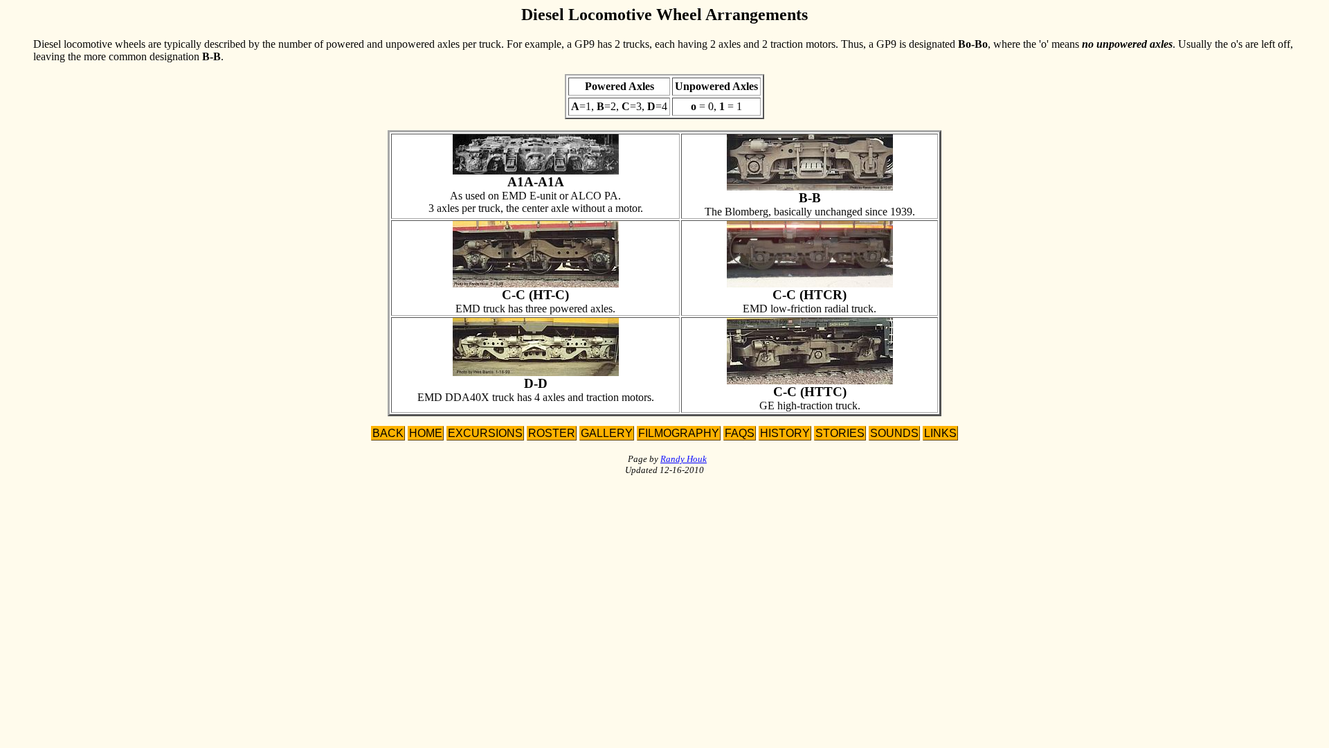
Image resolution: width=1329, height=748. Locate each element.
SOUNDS (894, 433)
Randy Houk (683, 459)
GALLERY (607, 433)
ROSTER (551, 433)
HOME (425, 433)
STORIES (840, 433)
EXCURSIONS (485, 433)
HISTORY (785, 433)
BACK (388, 433)
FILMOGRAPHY (678, 433)
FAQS (739, 433)
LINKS (940, 433)
